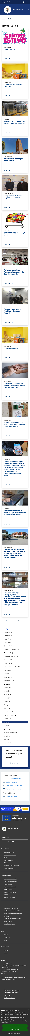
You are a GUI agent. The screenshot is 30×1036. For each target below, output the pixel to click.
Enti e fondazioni (8, 860)
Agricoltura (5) (8, 632)
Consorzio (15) (8, 660)
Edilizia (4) (7, 674)
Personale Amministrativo (11, 865)
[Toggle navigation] (3, 9)
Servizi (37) (7, 722)
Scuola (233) (7, 719)
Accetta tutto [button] (15, 1026)
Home (3, 19)
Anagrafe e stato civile (10, 879)
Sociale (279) (7, 726)
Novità (10, 19)
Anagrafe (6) (7, 639)
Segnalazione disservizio (11, 993)
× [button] (28, 1009)
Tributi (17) (7, 736)
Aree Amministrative (10, 855)
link (7, 1022)
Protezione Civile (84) (10, 715)
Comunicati (7, 937)
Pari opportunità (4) (9, 705)
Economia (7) (7, 670)
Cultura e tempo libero (10, 881)
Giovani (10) (7, 687)
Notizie (6, 935)
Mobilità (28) (7, 694)
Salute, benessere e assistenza (12, 919)
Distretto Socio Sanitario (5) (12, 667)
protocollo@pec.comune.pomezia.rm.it (15, 978)
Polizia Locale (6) (8, 712)
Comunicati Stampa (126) (11, 656)
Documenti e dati (9, 868)
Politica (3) (7, 708)
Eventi (6, 953)
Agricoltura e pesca (9, 924)
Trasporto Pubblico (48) (10, 733)
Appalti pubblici (8, 889)
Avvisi (5, 940)
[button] (15, 1033)
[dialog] (15, 1022)
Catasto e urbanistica (10, 892)
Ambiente (6, 916)
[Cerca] (28, 10)
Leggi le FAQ (7, 995)
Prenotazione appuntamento (12, 990)
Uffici (5, 857)
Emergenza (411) (9, 681)
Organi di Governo (9, 852)
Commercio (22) (8, 646)
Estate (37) (7, 684)
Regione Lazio (6, 2)
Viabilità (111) (8, 743)
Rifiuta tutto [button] (15, 1030)
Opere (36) (7, 701)
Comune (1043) (8, 653)
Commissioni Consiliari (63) (11, 649)
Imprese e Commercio (10, 887)
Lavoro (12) (7, 691)
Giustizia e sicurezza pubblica (12, 911)
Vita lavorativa (8, 884)
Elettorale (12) (8, 677)
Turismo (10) (7, 739)
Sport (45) (7, 729)
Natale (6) (7, 698)
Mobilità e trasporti (9, 897)
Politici (6, 863)
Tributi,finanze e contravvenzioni (13, 913)
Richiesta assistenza (9, 998)
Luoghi (6, 950)
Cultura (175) (8, 663)
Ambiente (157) (8, 636)
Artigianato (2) (8, 642)
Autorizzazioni (8, 921)
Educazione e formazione (11, 908)
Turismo (6, 895)
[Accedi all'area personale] (23, 2)
